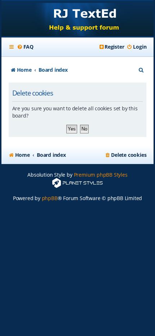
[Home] (77, 18)
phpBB (50, 198)
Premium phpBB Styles (101, 174)
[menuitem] (25, 47)
